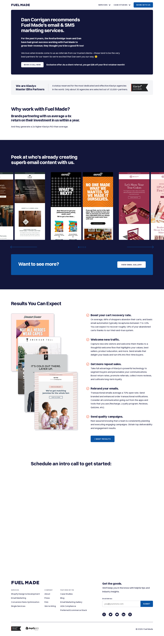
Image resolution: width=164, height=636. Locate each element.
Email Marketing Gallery (71, 602)
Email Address (107, 599)
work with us (143, 5)
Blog (62, 598)
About (47, 594)
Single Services (18, 606)
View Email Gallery (131, 265)
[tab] (78, 247)
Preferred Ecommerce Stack (73, 610)
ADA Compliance (68, 606)
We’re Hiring (50, 606)
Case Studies (120, 5)
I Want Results (102, 439)
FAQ (46, 602)
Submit (146, 604)
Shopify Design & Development (25, 594)
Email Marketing (18, 598)
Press (47, 598)
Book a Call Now (32, 65)
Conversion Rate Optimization (25, 602)
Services (102, 5)
